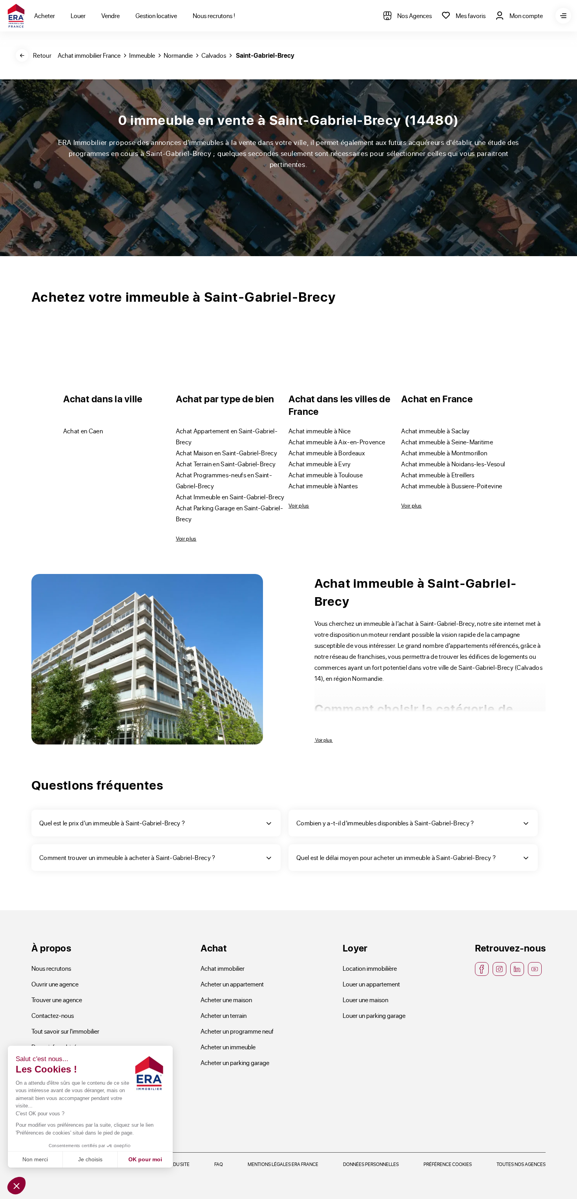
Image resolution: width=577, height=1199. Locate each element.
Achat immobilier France (89, 55)
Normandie (178, 55)
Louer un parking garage (374, 1015)
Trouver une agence (56, 1000)
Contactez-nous (52, 1015)
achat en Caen (83, 431)
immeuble (142, 55)
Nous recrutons (51, 968)
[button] (16, 1185)
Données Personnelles (371, 1164)
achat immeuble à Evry (319, 464)
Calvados (213, 55)
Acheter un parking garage (235, 1062)
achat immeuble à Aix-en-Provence (336, 442)
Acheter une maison (226, 1000)
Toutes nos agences (521, 1164)
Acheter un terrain (224, 1015)
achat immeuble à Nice (319, 431)
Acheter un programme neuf (237, 1031)
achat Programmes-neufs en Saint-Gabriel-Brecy (224, 480)
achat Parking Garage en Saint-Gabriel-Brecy (229, 513)
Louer (78, 15)
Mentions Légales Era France (283, 1164)
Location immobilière (370, 968)
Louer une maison (365, 1000)
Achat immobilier (223, 968)
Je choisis (90, 1159)
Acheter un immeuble (228, 1047)
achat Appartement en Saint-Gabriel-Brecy (227, 436)
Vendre (110, 15)
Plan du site (175, 1164)
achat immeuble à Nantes (323, 486)
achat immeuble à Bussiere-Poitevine (451, 486)
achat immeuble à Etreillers (438, 475)
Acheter (44, 15)
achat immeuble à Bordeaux (326, 453)
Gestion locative (156, 15)
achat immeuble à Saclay (435, 431)
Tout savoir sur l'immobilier (65, 1031)
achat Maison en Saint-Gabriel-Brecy (226, 453)
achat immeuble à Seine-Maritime (447, 442)
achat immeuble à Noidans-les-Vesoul (453, 464)
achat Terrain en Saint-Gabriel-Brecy (226, 464)
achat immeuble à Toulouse (325, 475)
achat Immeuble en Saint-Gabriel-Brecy (230, 497)
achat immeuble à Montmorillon (444, 453)
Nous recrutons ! (214, 15)
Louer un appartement (371, 984)
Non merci (35, 1159)
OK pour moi (145, 1159)
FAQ (218, 1164)
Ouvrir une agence (55, 984)
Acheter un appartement (232, 984)
